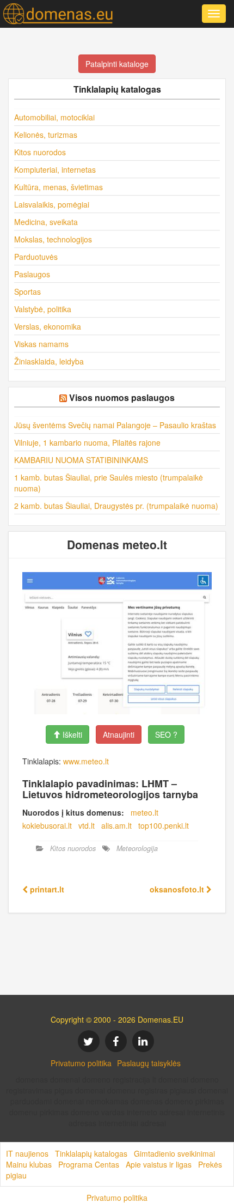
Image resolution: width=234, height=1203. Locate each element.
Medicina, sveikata (46, 221)
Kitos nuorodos (40, 152)
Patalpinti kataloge (117, 63)
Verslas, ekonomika (47, 326)
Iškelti (71, 734)
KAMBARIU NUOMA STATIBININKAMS (81, 459)
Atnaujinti (118, 734)
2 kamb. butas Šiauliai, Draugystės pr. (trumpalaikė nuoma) (116, 505)
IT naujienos (27, 1153)
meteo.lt (144, 812)
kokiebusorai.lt (47, 825)
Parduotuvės (36, 256)
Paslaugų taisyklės (149, 1063)
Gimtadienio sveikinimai (174, 1153)
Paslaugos (32, 274)
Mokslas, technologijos (53, 239)
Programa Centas (88, 1164)
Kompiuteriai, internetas (55, 169)
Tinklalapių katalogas (91, 1153)
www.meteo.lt (86, 761)
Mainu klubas (29, 1164)
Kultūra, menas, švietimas (58, 186)
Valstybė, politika (42, 308)
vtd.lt (86, 825)
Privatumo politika (81, 1063)
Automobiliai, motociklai (54, 117)
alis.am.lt (116, 825)
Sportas (27, 291)
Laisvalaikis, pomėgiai (51, 204)
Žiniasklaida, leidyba (49, 361)
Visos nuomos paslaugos (122, 397)
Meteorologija (137, 848)
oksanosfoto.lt (178, 889)
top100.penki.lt (163, 825)
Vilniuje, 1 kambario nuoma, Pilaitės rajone (87, 442)
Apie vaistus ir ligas (159, 1164)
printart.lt (46, 889)
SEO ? (166, 734)
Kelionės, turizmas (45, 134)
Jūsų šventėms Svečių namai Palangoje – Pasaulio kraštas (115, 425)
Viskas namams (41, 343)
